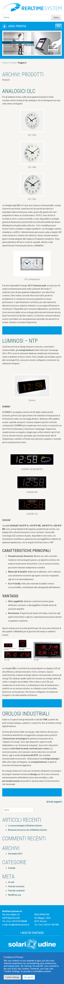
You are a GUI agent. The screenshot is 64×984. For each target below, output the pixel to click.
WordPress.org (14, 895)
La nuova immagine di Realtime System (25, 825)
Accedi (11, 882)
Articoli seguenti (54, 801)
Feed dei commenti (16, 890)
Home (5, 62)
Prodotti (12, 62)
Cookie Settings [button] (12, 977)
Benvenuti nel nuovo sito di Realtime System (27, 830)
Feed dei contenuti (16, 886)
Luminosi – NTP (20, 341)
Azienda (11, 868)
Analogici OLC (18, 91)
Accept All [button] (28, 977)
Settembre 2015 (15, 853)
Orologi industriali (25, 714)
